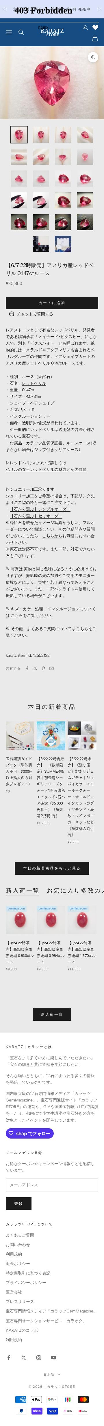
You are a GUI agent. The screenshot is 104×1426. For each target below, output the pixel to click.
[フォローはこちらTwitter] (24, 1357)
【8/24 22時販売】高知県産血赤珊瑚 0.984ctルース (51, 952)
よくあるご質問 (20, 1235)
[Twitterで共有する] (35, 668)
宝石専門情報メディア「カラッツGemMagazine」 (51, 1311)
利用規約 (14, 1254)
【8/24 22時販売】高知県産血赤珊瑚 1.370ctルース (82, 952)
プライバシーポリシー (26, 1282)
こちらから (52, 535)
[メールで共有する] (51, 668)
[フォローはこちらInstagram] (39, 1357)
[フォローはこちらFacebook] (9, 1357)
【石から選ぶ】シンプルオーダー (40, 509)
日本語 (49, 1375)
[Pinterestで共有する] (43, 668)
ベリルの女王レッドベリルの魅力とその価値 (46, 469)
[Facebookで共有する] (27, 668)
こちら (17, 615)
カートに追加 (52, 302)
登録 (18, 1203)
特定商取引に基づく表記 (28, 1273)
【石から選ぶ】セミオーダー (36, 516)
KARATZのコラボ (22, 1330)
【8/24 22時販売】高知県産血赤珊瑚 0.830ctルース (20, 952)
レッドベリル (34, 383)
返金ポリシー (18, 1263)
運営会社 (14, 1292)
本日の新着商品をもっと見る (52, 868)
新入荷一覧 (23, 890)
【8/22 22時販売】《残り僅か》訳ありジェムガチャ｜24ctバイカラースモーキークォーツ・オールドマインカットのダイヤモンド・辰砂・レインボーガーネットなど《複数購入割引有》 (81, 797)
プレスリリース (20, 1301)
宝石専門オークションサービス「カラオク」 (46, 1320)
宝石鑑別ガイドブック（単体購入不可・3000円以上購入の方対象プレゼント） (20, 771)
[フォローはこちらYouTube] (54, 1357)
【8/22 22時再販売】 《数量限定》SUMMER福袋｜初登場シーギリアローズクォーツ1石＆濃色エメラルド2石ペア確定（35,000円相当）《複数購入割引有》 (51, 787)
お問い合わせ (18, 1244)
